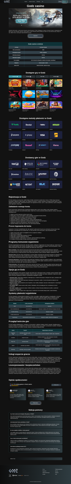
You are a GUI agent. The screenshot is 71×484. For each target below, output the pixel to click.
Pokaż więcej (35, 402)
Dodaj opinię (56, 384)
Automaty (55, 76)
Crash (41, 76)
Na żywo (28, 76)
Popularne (14, 76)
